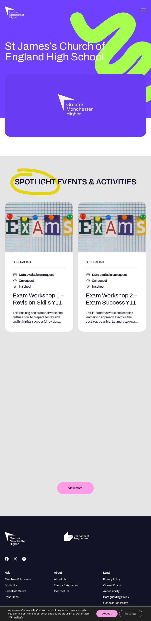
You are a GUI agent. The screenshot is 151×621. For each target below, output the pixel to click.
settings (18, 617)
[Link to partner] (70, 536)
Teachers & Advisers (18, 579)
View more (75, 488)
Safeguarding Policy (116, 597)
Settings (130, 613)
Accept (107, 613)
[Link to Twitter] (15, 559)
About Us (60, 579)
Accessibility (111, 591)
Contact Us (61, 591)
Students (11, 585)
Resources (12, 597)
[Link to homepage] (15, 539)
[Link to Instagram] (24, 559)
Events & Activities (66, 585)
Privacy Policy (112, 579)
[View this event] (39, 267)
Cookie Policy (112, 585)
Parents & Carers (15, 591)
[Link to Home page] (9, 11)
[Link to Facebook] (7, 559)
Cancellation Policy (115, 603)
